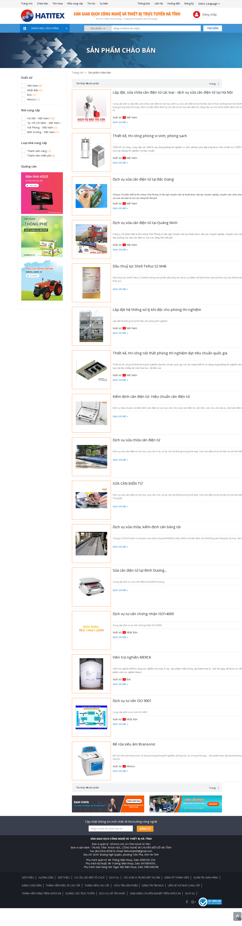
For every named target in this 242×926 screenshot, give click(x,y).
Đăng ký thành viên (176, 877)
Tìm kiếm (212, 28)
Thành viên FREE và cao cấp (63, 885)
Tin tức (91, 3)
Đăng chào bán (31, 885)
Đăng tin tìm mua (153, 885)
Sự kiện (104, 3)
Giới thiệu (28, 877)
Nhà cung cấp (75, 3)
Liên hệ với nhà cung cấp (184, 885)
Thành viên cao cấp (97, 885)
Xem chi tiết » (120, 122)
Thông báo (143, 3)
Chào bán (42, 3)
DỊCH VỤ (190, 893)
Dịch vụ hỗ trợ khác (112, 893)
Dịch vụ (114, 877)
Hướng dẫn (173, 3)
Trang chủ (27, 3)
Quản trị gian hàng (205, 877)
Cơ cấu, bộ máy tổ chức (89, 877)
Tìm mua (57, 3)
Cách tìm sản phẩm (125, 885)
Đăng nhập (209, 14)
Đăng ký (189, 3)
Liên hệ (158, 3)
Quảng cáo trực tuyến (80, 893)
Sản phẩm (97, 28)
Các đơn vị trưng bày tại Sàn (141, 877)
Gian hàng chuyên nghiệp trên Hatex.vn (155, 893)
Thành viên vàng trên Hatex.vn (41, 893)
